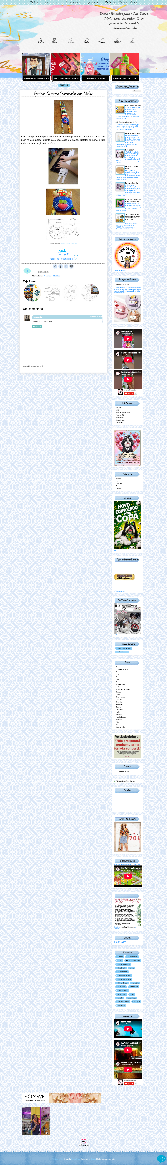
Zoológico (119, 488)
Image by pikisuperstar (127, 927)
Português (119, 719)
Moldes (56, 276)
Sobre (34, 2)
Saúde (119, 960)
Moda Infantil (121, 968)
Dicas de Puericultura (123, 412)
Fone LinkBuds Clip (131, 183)
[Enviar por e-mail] (39, 272)
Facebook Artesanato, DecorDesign (68, 243)
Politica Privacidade (121, 2)
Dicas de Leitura (122, 972)
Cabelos (120, 957)
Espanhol (119, 699)
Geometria (119, 704)
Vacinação (119, 422)
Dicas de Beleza (132, 957)
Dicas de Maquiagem (124, 979)
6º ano (118, 682)
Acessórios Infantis (123, 1002)
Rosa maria (37, 317)
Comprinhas (134, 987)
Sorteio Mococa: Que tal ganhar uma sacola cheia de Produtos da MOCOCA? (132, 216)
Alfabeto (118, 687)
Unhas (132, 968)
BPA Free (119, 407)
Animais (48, 276)
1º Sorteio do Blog (122, 669)
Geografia (119, 702)
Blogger (93, 1159)
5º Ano (118, 679)
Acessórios (135, 983)
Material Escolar (121, 717)
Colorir (118, 694)
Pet (117, 486)
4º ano (118, 677)
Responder (37, 326)
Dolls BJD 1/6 (129, 150)
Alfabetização (120, 684)
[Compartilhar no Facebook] (45, 272)
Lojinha (93, 2)
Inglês (118, 712)
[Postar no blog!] (41, 272)
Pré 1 (117, 722)
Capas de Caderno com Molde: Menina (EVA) (133, 200)
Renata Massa (75, 1159)
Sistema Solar (120, 727)
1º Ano (118, 667)
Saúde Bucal (121, 987)
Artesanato (73, 2)
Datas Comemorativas (124, 648)
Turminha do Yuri (26, 12)
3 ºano (118, 674)
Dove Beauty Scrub (121, 284)
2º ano (118, 672)
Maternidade (132, 998)
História (118, 707)
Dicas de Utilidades (123, 964)
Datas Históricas (122, 652)
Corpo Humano (120, 697)
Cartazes (119, 692)
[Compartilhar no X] (43, 272)
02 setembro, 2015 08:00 (96, 316)
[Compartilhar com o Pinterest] (48, 272)
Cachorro (119, 483)
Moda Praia (121, 1005)
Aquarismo (119, 481)
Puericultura (119, 417)
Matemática (119, 714)
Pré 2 (117, 724)
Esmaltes (120, 998)
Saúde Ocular (120, 420)
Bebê (117, 410)
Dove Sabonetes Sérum (133, 133)
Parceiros (52, 2)
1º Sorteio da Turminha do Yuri (127, 122)
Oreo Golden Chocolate (133, 106)
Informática (119, 709)
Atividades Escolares (123, 689)
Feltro (132, 994)
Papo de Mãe (120, 415)
